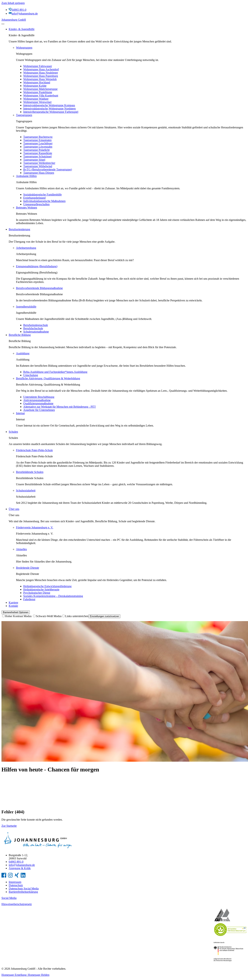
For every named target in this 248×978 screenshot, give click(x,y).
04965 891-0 (16, 861)
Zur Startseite (9, 825)
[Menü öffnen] (2, 23)
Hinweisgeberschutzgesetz (16, 904)
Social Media (9, 897)
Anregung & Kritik (20, 868)
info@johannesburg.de (22, 864)
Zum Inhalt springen (13, 3)
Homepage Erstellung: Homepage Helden (25, 974)
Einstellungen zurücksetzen (104, 616)
